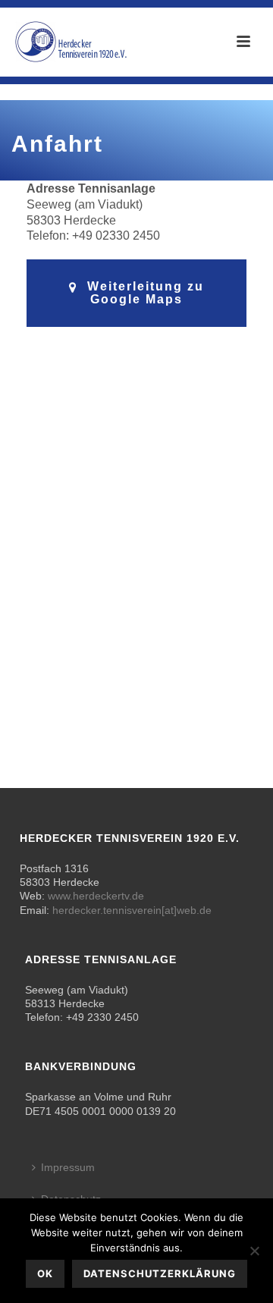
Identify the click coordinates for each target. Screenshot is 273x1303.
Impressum (68, 1167)
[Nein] (254, 1250)
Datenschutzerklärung (159, 1273)
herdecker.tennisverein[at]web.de (132, 910)
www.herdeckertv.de (96, 896)
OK (45, 1273)
